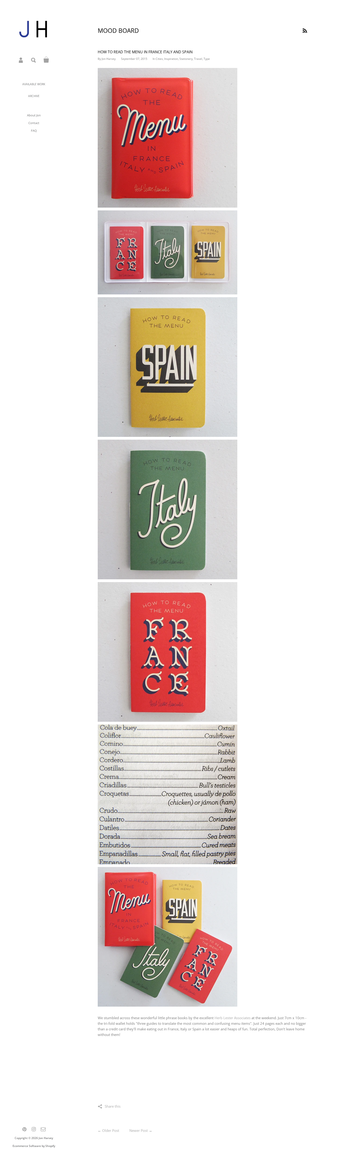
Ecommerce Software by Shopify (34, 1146)
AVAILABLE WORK (33, 84)
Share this (113, 1106)
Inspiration (171, 59)
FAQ (34, 130)
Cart (46, 60)
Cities (159, 59)
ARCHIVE (34, 96)
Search (34, 60)
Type (207, 59)
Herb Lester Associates (233, 1017)
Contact (33, 123)
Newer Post (138, 1130)
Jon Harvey (46, 1138)
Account (21, 60)
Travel (198, 59)
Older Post (110, 1130)
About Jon (34, 115)
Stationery (186, 59)
